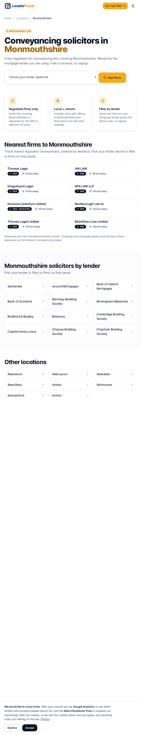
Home (7, 18)
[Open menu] (133, 6)
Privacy (45, 719)
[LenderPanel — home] (21, 6)
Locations (22, 18)
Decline (12, 727)
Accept (29, 727)
